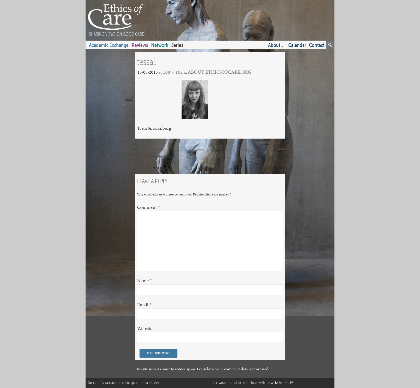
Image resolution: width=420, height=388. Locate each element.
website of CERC (282, 382)
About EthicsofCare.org (219, 72)
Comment (148, 207)
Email (144, 304)
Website (144, 328)
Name (144, 280)
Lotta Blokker (150, 382)
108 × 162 (173, 72)
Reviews (140, 45)
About (274, 45)
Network (159, 45)
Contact (316, 45)
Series (177, 45)
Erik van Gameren (111, 382)
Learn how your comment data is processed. (233, 369)
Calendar (297, 45)
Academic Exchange (109, 45)
